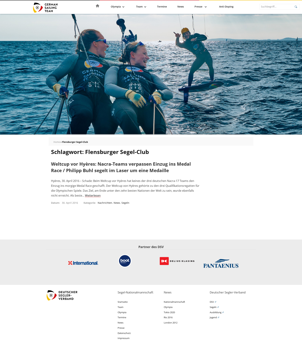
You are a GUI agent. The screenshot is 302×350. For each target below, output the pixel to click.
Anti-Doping (226, 6)
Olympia (116, 6)
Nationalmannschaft (174, 301)
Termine (162, 6)
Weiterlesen (93, 195)
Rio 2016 (168, 317)
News (180, 6)
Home (56, 141)
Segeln (125, 202)
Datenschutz (124, 333)
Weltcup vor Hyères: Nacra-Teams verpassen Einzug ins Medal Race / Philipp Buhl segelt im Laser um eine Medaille (121, 167)
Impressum (124, 338)
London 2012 (170, 322)
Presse (199, 6)
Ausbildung (215, 312)
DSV (212, 301)
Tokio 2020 (169, 312)
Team (139, 6)
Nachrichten (105, 202)
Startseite (123, 301)
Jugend (213, 317)
